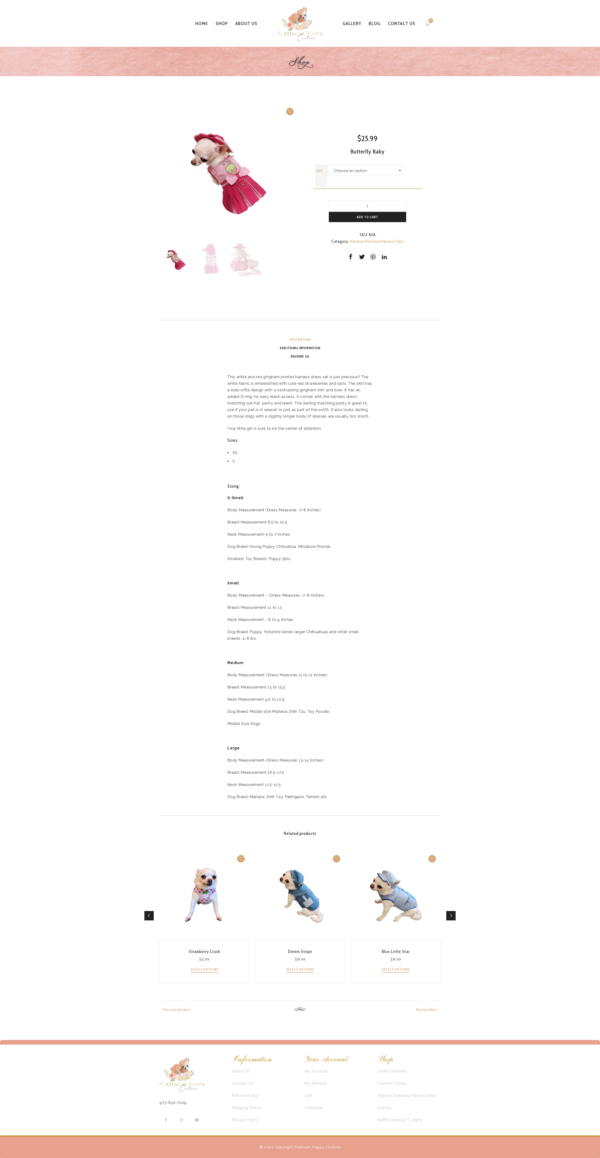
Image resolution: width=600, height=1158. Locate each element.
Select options (204, 969)
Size (319, 171)
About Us (241, 1071)
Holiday (384, 1108)
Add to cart (367, 217)
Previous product (176, 1009)
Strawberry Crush (204, 951)
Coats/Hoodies (392, 1071)
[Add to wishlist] (290, 111)
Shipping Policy (246, 1108)
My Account (316, 1071)
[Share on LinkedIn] (384, 256)
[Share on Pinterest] (373, 256)
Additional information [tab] (300, 348)
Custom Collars (392, 1083)
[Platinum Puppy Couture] (300, 23)
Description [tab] (300, 339)
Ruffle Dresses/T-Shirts (400, 1120)
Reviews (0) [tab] (300, 356)
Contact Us (242, 1083)
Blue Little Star (396, 951)
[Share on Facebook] (350, 256)
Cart (309, 1095)
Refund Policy (245, 1095)
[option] (228, 173)
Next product (426, 1009)
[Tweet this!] (362, 256)
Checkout (314, 1108)
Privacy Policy (245, 1120)
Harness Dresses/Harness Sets (377, 241)
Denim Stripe (300, 951)
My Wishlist (315, 1083)
